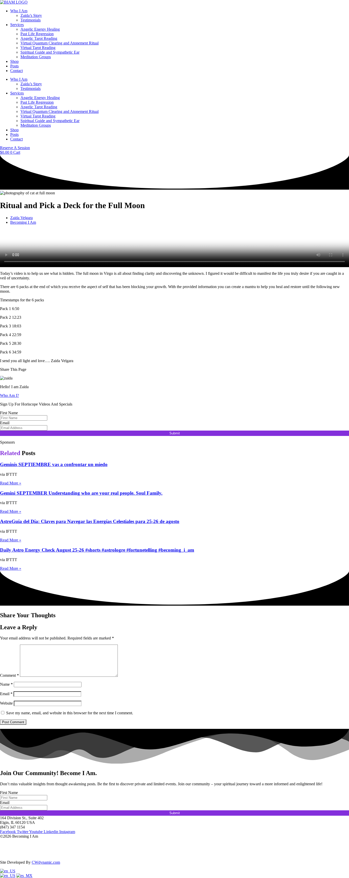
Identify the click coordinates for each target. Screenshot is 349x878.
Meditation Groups (35, 57)
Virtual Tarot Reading (37, 47)
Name (6, 684)
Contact (16, 70)
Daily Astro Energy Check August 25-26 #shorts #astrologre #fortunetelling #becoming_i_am (97, 550)
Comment (9, 675)
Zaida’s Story (31, 15)
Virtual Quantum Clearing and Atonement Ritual (59, 43)
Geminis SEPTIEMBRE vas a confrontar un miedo (54, 464)
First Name (9, 413)
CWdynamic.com (46, 862)
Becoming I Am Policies (19, 853)
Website (6, 703)
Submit (174, 433)
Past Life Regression (37, 34)
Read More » (10, 483)
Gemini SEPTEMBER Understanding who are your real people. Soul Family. (81, 493)
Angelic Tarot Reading (38, 38)
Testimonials (30, 20)
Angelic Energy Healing (40, 29)
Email (4, 423)
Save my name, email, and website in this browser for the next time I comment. (69, 713)
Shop (14, 61)
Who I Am (18, 11)
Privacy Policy (12, 845)
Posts (14, 66)
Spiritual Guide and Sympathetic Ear (49, 52)
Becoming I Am (23, 222)
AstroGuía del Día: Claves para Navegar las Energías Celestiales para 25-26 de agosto (89, 521)
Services (17, 24)
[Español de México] (24, 875)
